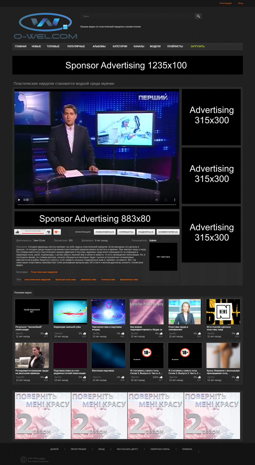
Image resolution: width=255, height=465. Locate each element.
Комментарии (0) (168, 232)
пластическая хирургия (37, 279)
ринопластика (88, 279)
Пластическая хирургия (44, 272)
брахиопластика (129, 279)
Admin (152, 240)
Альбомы (99, 46)
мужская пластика (65, 279)
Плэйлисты (175, 46)
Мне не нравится (48, 232)
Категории (120, 46)
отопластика (108, 279)
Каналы (139, 46)
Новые (36, 46)
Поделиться (146, 232)
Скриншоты (126, 232)
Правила (187, 449)
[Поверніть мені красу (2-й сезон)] (43, 415)
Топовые (53, 46)
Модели (155, 46)
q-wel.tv (41, 458)
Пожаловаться (105, 232)
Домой (54, 449)
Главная (20, 46)
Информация (83, 232)
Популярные (76, 46)
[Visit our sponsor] (127, 65)
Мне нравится (17, 232)
